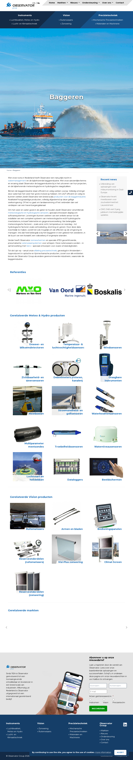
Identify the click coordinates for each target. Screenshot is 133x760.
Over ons (107, 3)
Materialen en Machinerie (108, 24)
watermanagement (17, 181)
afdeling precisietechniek (45, 250)
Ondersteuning (90, 3)
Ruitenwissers (66, 20)
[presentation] (8, 290)
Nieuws (74, 3)
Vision (66, 15)
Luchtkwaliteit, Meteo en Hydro (25, 20)
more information (103, 752)
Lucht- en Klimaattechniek (25, 24)
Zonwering (66, 24)
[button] (97, 234)
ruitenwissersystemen (32, 243)
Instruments (25, 15)
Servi (28, 246)
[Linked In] (125, 724)
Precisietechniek (108, 15)
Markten (61, 3)
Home (52, 3)
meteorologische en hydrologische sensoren (28, 213)
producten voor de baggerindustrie (70, 197)
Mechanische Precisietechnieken (108, 20)
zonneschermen (38, 240)
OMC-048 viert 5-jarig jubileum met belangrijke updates (112, 212)
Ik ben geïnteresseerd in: (101, 696)
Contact (120, 3)
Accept (120, 752)
